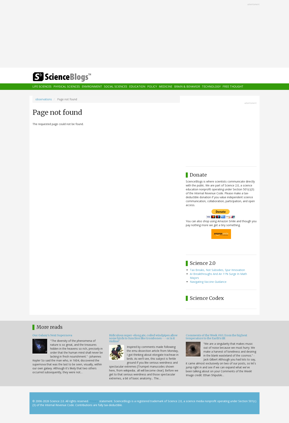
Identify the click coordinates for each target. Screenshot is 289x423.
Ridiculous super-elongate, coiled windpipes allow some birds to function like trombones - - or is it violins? (143, 338)
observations (43, 99)
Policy (152, 86)
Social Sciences (115, 86)
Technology (211, 86)
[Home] (69, 77)
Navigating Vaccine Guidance (208, 282)
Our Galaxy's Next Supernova (52, 335)
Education (137, 86)
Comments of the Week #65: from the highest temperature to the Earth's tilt (216, 337)
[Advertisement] (144, 34)
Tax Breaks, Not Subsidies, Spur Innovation (217, 270)
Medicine (165, 86)
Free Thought (233, 86)
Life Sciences (42, 86)
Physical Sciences (66, 86)
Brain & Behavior (187, 86)
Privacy (93, 401)
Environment (92, 86)
